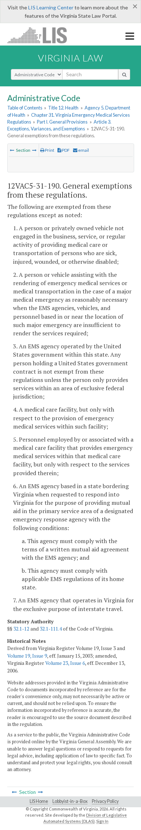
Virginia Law (70, 57)
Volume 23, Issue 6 (65, 663)
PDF (65, 150)
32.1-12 (21, 628)
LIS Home (39, 801)
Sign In (102, 821)
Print (49, 150)
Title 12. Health (63, 108)
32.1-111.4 (51, 628)
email (83, 150)
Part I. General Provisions (62, 122)
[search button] (124, 74)
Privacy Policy (105, 801)
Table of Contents (24, 108)
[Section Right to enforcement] (34, 150)
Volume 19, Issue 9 (27, 656)
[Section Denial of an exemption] (12, 150)
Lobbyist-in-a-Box (69, 801)
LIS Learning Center (50, 7)
